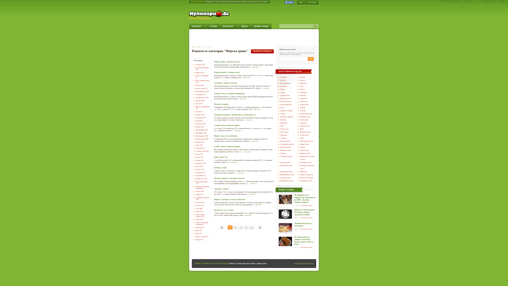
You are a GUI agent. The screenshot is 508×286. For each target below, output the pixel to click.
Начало (194, 47)
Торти (197, 212)
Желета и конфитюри (203, 107)
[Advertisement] (240, 37)
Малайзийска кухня (286, 181)
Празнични (199, 175)
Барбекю (198, 72)
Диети (302, 129)
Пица (301, 138)
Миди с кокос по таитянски (225, 136)
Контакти (223, 263)
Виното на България (306, 178)
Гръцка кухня (304, 144)
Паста (197, 154)
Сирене (198, 194)
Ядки (197, 230)
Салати (198, 191)
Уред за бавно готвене (200, 215)
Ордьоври (303, 83)
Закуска (198, 115)
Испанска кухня (285, 150)
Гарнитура (199, 94)
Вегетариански (200, 91)
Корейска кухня (305, 153)
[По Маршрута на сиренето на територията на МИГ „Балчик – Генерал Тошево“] (285, 199)
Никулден (283, 135)
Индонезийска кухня (287, 175)
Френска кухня (285, 141)
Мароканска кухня (286, 165)
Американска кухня (287, 144)
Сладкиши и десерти (202, 197)
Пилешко (303, 95)
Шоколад (199, 227)
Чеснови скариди (221, 104)
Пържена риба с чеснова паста (227, 72)
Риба (301, 86)
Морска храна (200, 139)
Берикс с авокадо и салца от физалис (229, 199)
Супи (197, 208)
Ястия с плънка (201, 237)
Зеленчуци (199, 118)
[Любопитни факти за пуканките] (285, 227)
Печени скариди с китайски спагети (229, 178)
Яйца (197, 233)
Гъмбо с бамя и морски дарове (227, 147)
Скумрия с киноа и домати (225, 83)
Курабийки (199, 133)
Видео (244, 26)
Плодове (198, 169)
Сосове (198, 205)
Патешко (283, 153)
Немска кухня (285, 162)
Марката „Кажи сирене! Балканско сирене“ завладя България (304, 212)
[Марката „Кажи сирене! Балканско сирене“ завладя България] (285, 214)
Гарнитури (303, 92)
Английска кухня (305, 162)
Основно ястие (200, 151)
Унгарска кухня (285, 178)
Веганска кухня (285, 98)
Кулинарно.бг (210, 15)
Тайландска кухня (286, 156)
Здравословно (261, 26)
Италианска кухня (306, 114)
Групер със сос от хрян (223, 210)
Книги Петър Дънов (197, 2)
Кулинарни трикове (286, 117)
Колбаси (198, 127)
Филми (282, 89)
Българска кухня (285, 101)
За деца (198, 112)
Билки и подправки (202, 76)
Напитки (198, 142)
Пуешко (302, 147)
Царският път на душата (249, 2)
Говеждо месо (200, 98)
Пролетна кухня (285, 147)
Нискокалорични (285, 105)
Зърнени (198, 121)
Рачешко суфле (220, 168)
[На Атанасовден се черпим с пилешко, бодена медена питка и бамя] (285, 241)
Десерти (198, 101)
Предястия (199, 179)
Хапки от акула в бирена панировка (229, 94)
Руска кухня (284, 129)
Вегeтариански (285, 83)
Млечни (302, 108)
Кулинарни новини (307, 205)
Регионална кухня (202, 182)
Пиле (197, 166)
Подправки (199, 172)
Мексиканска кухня (306, 141)
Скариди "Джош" (221, 189)
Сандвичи (303, 123)
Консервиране (200, 130)
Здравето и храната (286, 111)
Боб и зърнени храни (202, 80)
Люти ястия (304, 101)
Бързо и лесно (200, 88)
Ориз (197, 145)
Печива (198, 160)
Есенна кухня (304, 135)
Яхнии (198, 240)
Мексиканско (200, 136)
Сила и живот (263, 2)
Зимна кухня (304, 105)
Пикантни (199, 163)
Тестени (302, 77)
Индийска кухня (305, 132)
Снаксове (199, 202)
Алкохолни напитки (202, 68)
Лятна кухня (304, 120)
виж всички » (310, 189)
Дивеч (198, 104)
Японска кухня (305, 126)
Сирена (282, 114)
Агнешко (199, 65)
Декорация (283, 123)
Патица (198, 157)
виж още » (255, 67)
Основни (198, 148)
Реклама (214, 263)
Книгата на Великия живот (231, 2)
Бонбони (198, 85)
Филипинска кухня (286, 172)
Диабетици (303, 172)
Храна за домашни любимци (202, 223)
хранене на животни (306, 175)
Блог (199, 47)
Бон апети (283, 86)
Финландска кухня (306, 181)
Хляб (197, 219)
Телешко (303, 111)
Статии (213, 26)
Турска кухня (304, 150)
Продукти (228, 26)
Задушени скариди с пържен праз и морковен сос (235, 115)
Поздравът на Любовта (213, 2)
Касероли (199, 124)
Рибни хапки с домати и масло (227, 62)
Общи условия (201, 263)
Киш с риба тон (220, 157)
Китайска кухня (305, 117)
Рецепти (196, 26)
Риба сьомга (284, 132)
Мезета (302, 89)
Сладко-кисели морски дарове (227, 125)
